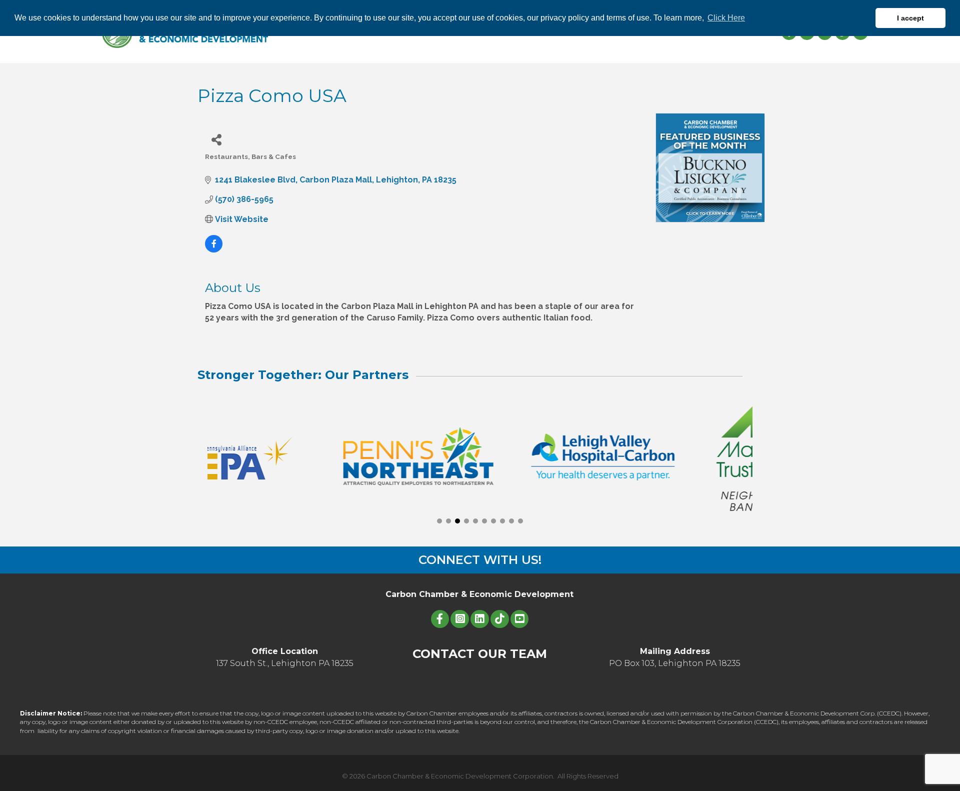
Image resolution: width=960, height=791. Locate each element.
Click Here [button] (726, 18)
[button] (439, 521)
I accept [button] (910, 18)
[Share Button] (216, 139)
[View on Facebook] (213, 249)
